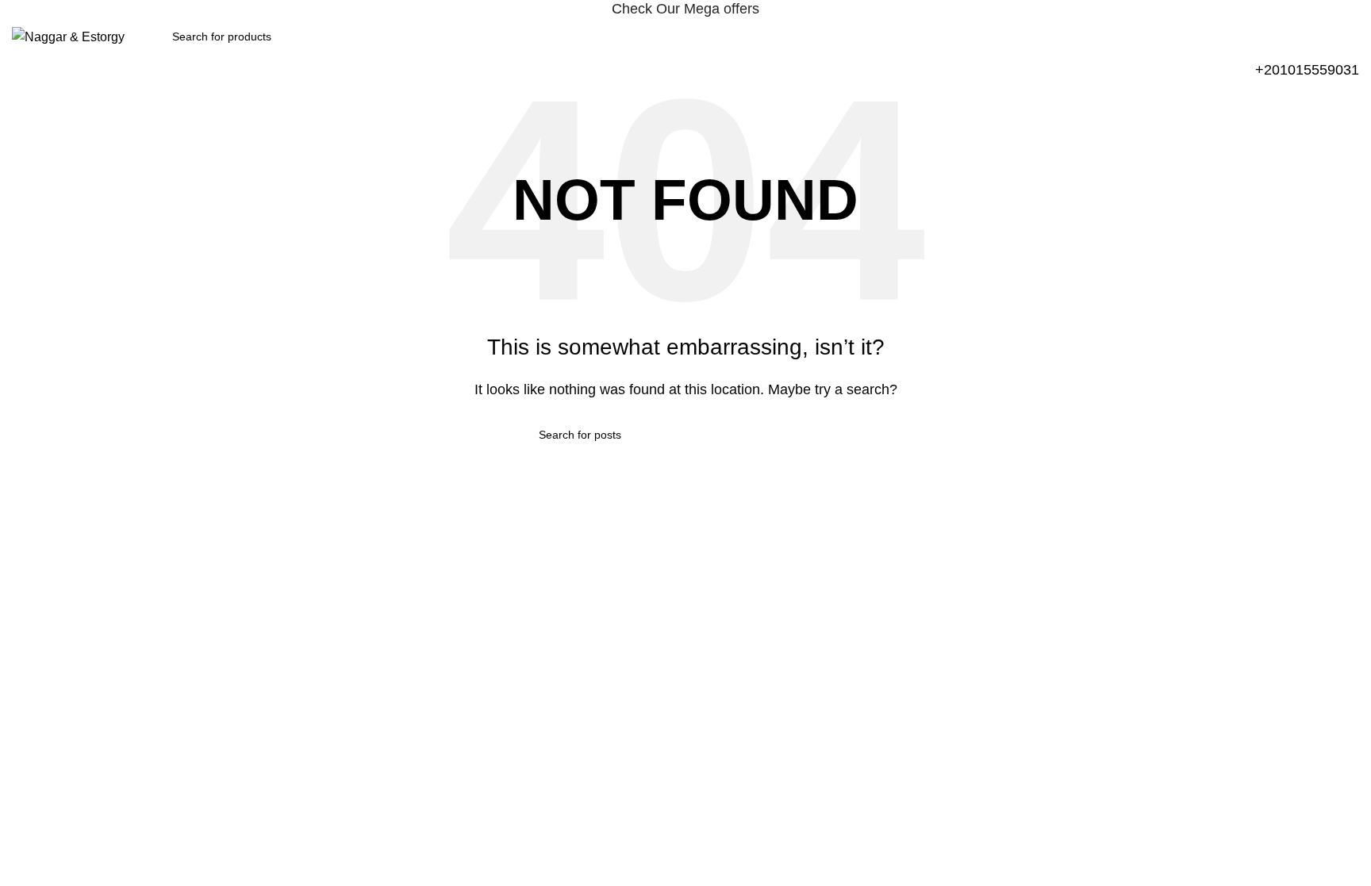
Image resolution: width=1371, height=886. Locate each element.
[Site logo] (68, 36)
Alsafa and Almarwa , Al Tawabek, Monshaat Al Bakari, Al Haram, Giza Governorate (220, 577)
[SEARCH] (826, 434)
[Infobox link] (1307, 70)
